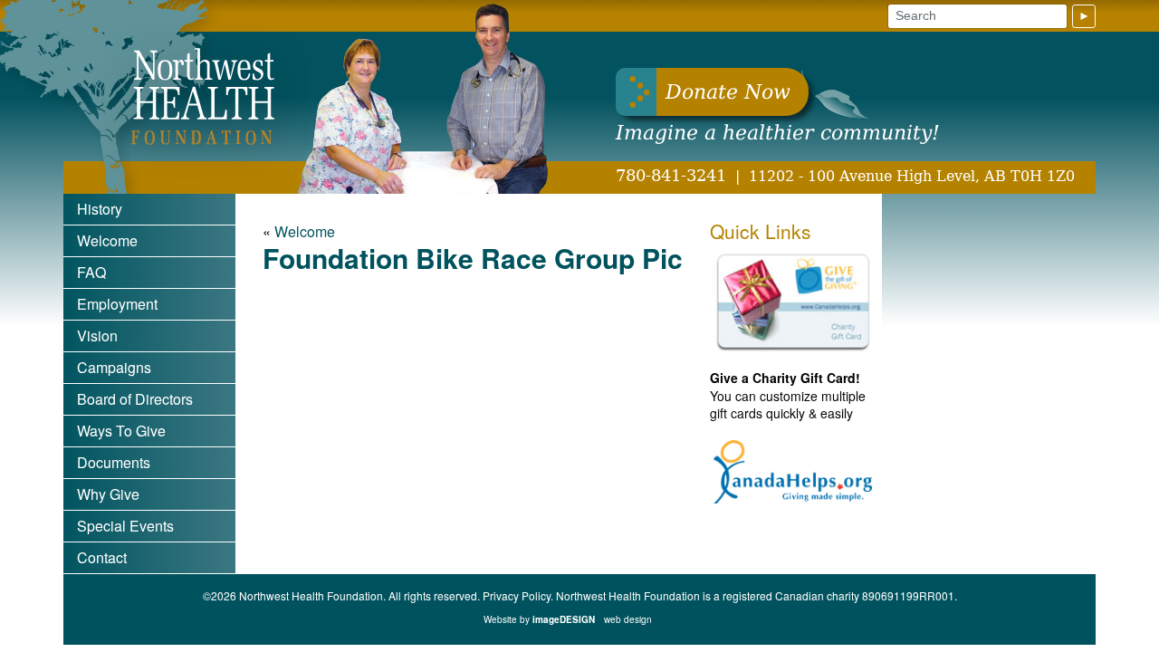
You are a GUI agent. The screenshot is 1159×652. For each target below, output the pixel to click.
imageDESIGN (592, 619)
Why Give (108, 494)
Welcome (107, 240)
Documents (113, 462)
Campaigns (114, 367)
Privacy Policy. (518, 595)
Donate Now (728, 92)
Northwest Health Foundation (199, 96)
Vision (97, 335)
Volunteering (117, 620)
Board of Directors (135, 398)
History (99, 208)
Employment (117, 303)
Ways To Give (121, 430)
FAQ (91, 272)
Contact (102, 557)
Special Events (125, 525)
